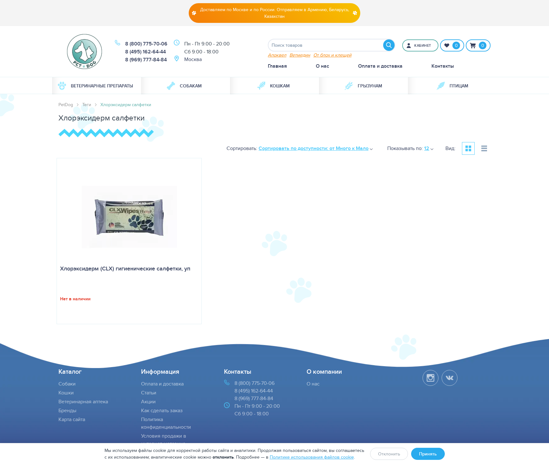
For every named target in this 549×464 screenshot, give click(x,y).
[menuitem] (96, 85)
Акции (148, 401)
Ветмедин (299, 54)
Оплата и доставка (380, 66)
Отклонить (389, 454)
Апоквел (277, 54)
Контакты (442, 66)
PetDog (65, 104)
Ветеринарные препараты (102, 86)
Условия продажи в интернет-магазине (163, 439)
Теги (86, 104)
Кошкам (280, 86)
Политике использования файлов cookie (312, 457)
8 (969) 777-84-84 (146, 59)
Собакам (191, 86)
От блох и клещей (332, 54)
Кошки (66, 392)
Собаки (67, 383)
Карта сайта (71, 419)
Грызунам (370, 86)
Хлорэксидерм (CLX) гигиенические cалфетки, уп (125, 268)
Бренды (67, 410)
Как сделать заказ (162, 410)
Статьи (148, 392)
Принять (428, 454)
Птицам (459, 86)
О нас (322, 66)
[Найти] (389, 45)
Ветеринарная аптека (83, 401)
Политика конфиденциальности (166, 423)
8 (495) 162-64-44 (145, 51)
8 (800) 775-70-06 (146, 43)
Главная (277, 66)
